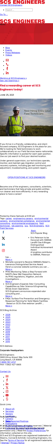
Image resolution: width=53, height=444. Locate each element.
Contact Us (5, 371)
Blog (7, 47)
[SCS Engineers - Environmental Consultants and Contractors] (22, 3)
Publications (11, 423)
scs (26, 226)
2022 (7, 324)
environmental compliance (21, 221)
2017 (7, 336)
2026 (7, 314)
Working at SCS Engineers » (13, 78)
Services (9, 411)
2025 (7, 317)
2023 (7, 322)
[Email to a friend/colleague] (7, 61)
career (9, 218)
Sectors (9, 414)
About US (9, 409)
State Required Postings (16, 421)
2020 (7, 329)
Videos (8, 55)
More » (8, 259)
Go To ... (4, 14)
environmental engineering (25, 223)
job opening (17, 226)
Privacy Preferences (36, 430)
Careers (9, 418)
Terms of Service (16, 440)
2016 (7, 339)
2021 (7, 327)
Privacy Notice (17, 443)
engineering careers (23, 218)
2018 (7, 334)
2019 (7, 332)
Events (8, 50)
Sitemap (5, 443)
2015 (7, 341)
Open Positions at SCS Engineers (26, 177)
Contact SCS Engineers (11, 5)
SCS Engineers (36, 226)
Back (33, 230)
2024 (7, 319)
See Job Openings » (9, 80)
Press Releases (12, 52)
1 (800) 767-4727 (8, 362)
